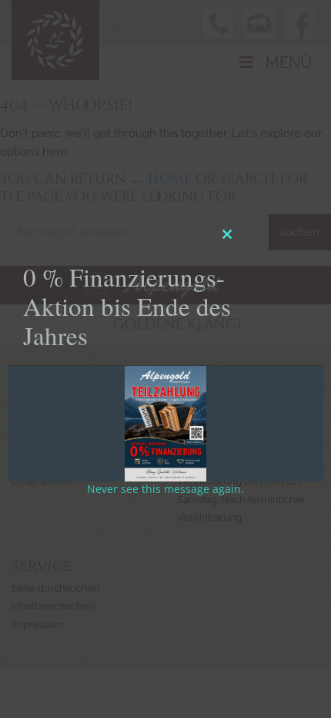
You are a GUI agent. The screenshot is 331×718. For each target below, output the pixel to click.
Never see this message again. (165, 488)
